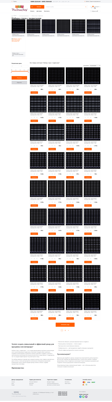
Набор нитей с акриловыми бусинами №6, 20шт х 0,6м (54, 142)
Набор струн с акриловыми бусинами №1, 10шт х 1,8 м (54, 311)
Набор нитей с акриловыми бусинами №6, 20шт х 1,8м (54, 114)
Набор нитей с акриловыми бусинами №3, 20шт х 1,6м (90, 227)
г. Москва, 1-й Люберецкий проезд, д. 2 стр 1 (43, 392)
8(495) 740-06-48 (47, 1)
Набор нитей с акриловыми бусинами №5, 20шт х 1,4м (54, 170)
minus (32, 89)
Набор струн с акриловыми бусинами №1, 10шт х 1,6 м (72, 311)
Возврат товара (50, 381)
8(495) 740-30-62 (62, 393)
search (85, 6)
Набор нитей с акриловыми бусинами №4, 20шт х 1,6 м (72, 199)
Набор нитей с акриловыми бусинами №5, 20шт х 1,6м (37, 170)
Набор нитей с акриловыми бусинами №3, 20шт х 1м (54, 255)
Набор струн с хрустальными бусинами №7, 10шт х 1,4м (72, 86)
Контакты (47, 11)
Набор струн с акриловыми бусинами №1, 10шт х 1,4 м (90, 311)
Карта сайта (67, 383)
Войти (87, 1)
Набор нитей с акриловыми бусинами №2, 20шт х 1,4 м (72, 283)
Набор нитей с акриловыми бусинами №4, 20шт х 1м (37, 227)
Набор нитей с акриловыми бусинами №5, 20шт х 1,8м (90, 142)
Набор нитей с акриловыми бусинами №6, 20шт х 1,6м (72, 114)
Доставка (39, 11)
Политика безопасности (53, 383)
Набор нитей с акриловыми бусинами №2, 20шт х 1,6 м (54, 283)
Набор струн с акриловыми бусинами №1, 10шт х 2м (37, 311)
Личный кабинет (33, 381)
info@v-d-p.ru (36, 394)
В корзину (34, 92)
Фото (13, 383)
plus (37, 89)
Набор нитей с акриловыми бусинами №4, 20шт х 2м (37, 199)
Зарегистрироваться (95, 1)
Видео (13, 384)
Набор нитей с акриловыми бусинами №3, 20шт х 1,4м (37, 255)
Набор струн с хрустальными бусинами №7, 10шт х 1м (54, 86)
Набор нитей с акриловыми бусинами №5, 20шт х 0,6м (90, 170)
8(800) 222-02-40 (36, 1)
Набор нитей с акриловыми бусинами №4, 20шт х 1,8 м (54, 199)
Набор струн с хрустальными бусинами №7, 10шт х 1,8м (37, 86)
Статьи (13, 381)
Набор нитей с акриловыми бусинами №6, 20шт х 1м (37, 142)
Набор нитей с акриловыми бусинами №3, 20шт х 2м (54, 227)
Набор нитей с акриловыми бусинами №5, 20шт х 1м (72, 170)
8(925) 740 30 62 (83, 394)
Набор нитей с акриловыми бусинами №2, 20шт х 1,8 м (37, 283)
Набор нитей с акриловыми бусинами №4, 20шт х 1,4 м (90, 199)
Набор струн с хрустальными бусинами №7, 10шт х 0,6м (90, 86)
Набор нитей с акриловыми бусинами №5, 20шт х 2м (72, 142)
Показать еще (65, 324)
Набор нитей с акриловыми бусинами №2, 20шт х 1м (90, 283)
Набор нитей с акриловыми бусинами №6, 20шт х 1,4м (90, 114)
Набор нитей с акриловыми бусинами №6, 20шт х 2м (37, 114)
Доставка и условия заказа (53, 384)
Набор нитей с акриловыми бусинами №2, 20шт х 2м (90, 255)
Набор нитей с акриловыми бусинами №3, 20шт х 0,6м (72, 255)
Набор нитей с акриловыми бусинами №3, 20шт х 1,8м (72, 227)
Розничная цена (17, 63)
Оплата (32, 11)
